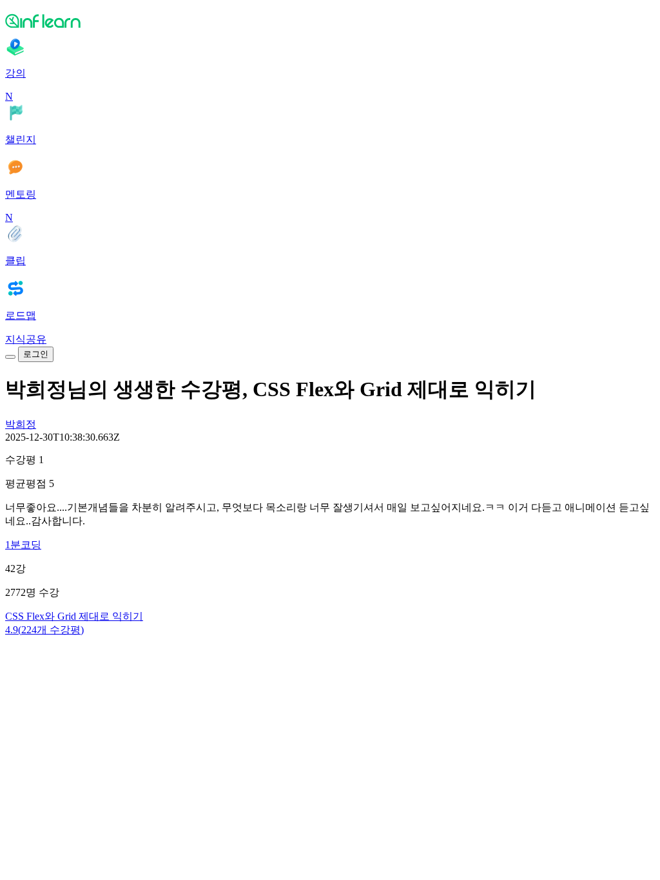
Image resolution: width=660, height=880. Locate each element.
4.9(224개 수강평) (44, 629)
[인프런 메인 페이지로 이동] (330, 20)
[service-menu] (10, 357)
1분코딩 (23, 544)
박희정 (20, 424)
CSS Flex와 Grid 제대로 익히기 (74, 616)
